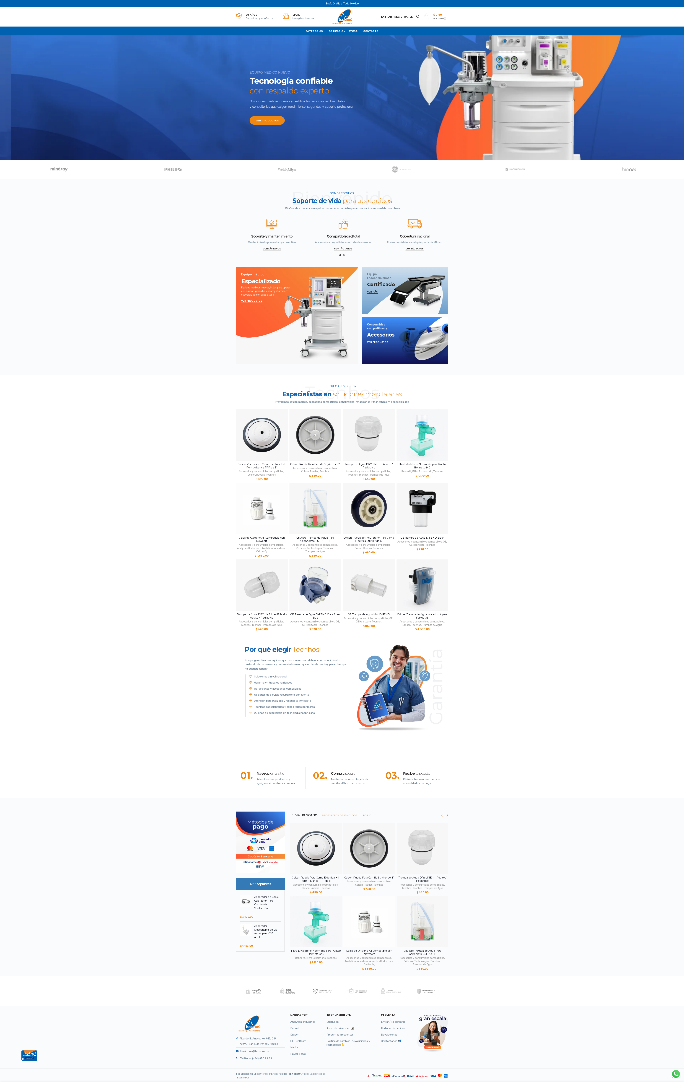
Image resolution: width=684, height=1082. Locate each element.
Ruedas (260, 474)
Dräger (406, 625)
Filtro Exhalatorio (422, 471)
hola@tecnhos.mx (303, 18)
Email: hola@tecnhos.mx (255, 1051)
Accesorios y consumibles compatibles (261, 471)
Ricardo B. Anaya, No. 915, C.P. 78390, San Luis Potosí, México (258, 1041)
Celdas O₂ (261, 551)
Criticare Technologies (309, 548)
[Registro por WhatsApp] (676, 1074)
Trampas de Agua (380, 474)
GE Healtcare (416, 544)
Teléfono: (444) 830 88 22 (256, 1058)
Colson (251, 474)
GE (444, 541)
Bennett (406, 471)
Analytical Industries (249, 548)
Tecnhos (271, 474)
